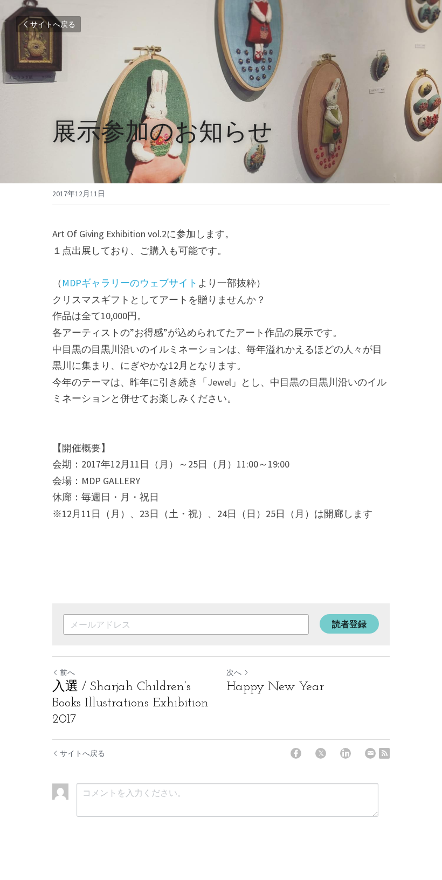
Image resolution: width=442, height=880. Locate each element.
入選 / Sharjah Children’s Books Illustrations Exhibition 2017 (130, 703)
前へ (67, 672)
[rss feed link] (384, 753)
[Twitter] (320, 753)
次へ (233, 672)
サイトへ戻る (52, 24)
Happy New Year (275, 686)
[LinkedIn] (345, 753)
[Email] (370, 753)
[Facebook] (296, 753)
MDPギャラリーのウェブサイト (130, 283)
